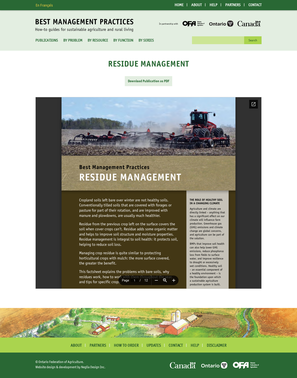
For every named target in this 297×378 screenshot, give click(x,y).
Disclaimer (217, 345)
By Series (146, 40)
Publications (46, 40)
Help (213, 4)
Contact (255, 4)
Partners (233, 4)
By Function (123, 40)
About (196, 4)
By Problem (72, 40)
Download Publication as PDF (148, 81)
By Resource (98, 40)
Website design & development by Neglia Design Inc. (70, 367)
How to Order (126, 345)
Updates (154, 345)
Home (179, 4)
